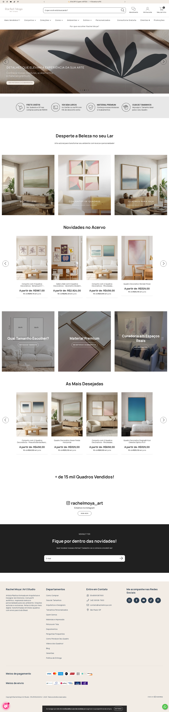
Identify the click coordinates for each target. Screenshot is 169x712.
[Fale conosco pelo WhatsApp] (165, 707)
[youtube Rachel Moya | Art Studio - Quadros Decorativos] (11, 1)
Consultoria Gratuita (126, 20)
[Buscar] (123, 10)
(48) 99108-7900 (97, 600)
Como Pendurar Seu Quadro (57, 639)
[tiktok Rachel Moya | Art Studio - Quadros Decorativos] (14, 1)
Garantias (50, 653)
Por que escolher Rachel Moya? (84, 26)
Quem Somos (51, 614)
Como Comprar (52, 595)
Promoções (159, 20)
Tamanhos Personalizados (57, 610)
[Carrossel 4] (84, 62)
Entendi (118, 709)
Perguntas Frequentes (55, 634)
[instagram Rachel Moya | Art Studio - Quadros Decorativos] (3, 1)
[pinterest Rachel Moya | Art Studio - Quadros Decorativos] (18, 1)
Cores (58, 20)
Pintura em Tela (52, 624)
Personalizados (103, 20)
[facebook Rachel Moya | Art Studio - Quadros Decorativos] (7, 1)
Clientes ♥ (145, 20)
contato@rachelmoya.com (101, 605)
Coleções (45, 20)
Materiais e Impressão (55, 619)
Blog (48, 648)
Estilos (86, 20)
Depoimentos (52, 629)
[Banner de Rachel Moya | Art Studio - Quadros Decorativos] (28, 185)
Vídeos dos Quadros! (54, 643)
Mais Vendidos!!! (12, 20)
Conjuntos (29, 20)
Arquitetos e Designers (55, 605)
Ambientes (72, 20)
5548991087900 (97, 595)
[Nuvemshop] (155, 697)
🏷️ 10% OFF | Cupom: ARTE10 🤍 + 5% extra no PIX (84, 2)
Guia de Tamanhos (53, 600)
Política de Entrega (54, 658)
